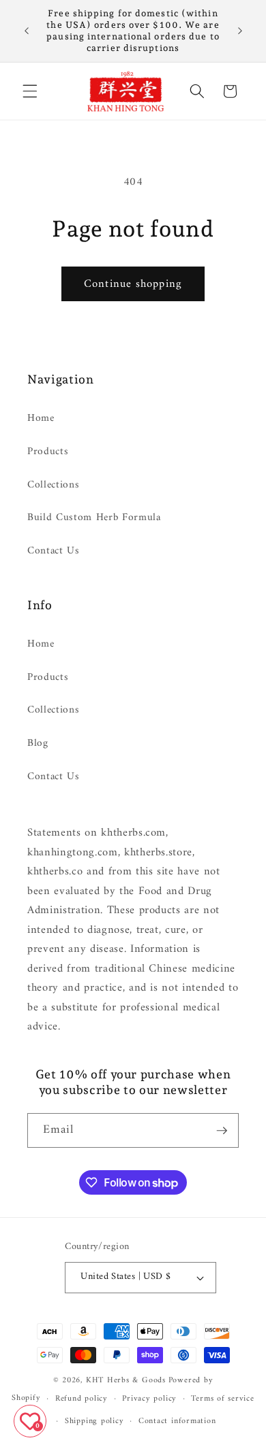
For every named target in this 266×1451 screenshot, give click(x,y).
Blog (37, 743)
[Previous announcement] (27, 31)
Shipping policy (94, 1421)
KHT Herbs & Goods (126, 1380)
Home (41, 418)
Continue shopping (133, 284)
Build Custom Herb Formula (94, 518)
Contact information (177, 1421)
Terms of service (222, 1398)
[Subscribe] (221, 1130)
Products (47, 452)
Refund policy (81, 1398)
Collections (53, 485)
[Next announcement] (240, 31)
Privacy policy (149, 1398)
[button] (30, 91)
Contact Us (53, 551)
